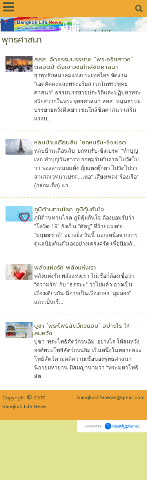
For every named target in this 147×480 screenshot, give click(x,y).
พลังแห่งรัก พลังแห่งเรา (65, 267)
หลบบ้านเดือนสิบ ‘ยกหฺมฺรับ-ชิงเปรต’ (81, 142)
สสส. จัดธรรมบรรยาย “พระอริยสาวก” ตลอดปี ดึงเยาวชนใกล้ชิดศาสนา (83, 63)
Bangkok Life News (24, 406)
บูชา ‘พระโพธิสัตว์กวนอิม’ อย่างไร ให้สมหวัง (82, 329)
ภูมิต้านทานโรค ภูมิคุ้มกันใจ (69, 209)
